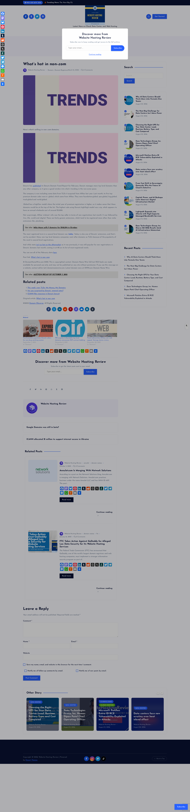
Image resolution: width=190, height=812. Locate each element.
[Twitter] (2, 57)
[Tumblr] (2, 35)
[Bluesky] (2, 22)
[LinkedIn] (2, 31)
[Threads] (2, 44)
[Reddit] (2, 40)
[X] (2, 49)
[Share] (2, 84)
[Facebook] (2, 13)
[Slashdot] (2, 53)
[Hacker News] (2, 75)
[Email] (2, 79)
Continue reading (95, 54)
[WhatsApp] (2, 71)
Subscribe (118, 48)
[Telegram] (2, 62)
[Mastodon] (2, 18)
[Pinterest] (2, 27)
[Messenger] (2, 66)
